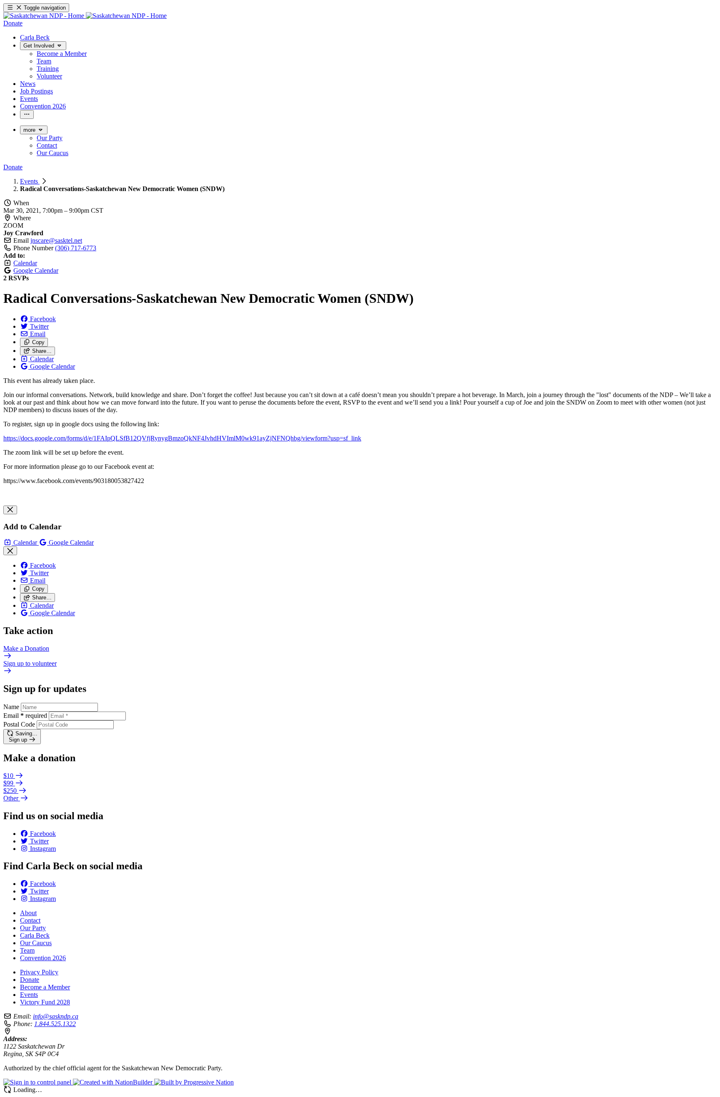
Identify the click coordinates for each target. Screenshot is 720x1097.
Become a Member (45, 987)
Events (30, 181)
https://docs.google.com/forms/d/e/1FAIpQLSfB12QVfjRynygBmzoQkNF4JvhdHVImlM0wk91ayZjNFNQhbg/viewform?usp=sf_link (182, 438)
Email (25, 715)
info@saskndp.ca (55, 1016)
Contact (30, 920)
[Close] (10, 510)
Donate (29, 979)
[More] (27, 114)
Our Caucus (36, 942)
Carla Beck (35, 935)
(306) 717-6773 (75, 248)
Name (11, 706)
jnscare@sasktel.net (56, 240)
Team (27, 950)
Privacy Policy (39, 972)
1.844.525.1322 (55, 1023)
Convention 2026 (43, 957)
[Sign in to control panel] (38, 1082)
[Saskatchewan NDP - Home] (85, 15)
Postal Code (19, 724)
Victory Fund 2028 (45, 1002)
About (28, 912)
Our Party (33, 927)
